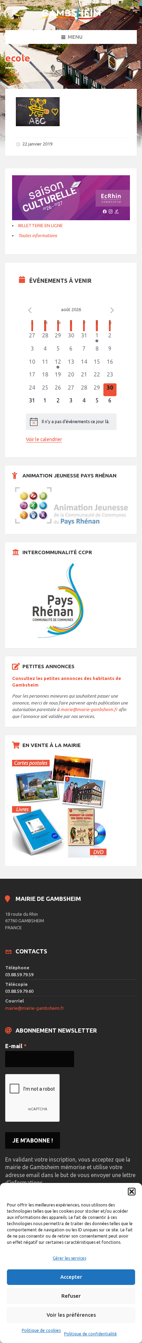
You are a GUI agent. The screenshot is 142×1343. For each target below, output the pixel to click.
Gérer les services (69, 1258)
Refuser (71, 1296)
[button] (131, 1191)
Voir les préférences (71, 1315)
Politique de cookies (41, 1330)
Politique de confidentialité (90, 1334)
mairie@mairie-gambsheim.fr (89, 709)
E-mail (16, 1046)
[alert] (71, 421)
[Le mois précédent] (112, 310)
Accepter (71, 1277)
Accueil (12, 74)
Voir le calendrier (44, 439)
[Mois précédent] (30, 310)
